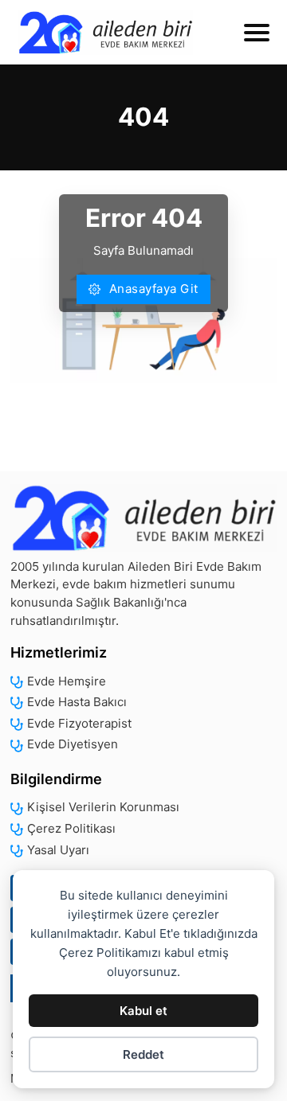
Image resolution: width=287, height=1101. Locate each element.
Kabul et (143, 1010)
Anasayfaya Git (154, 288)
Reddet (143, 1054)
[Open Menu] (256, 32)
